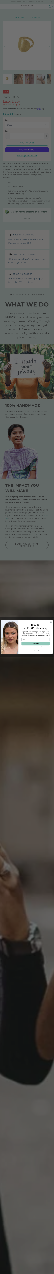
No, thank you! (36, 650)
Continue (36, 644)
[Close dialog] (51, 622)
